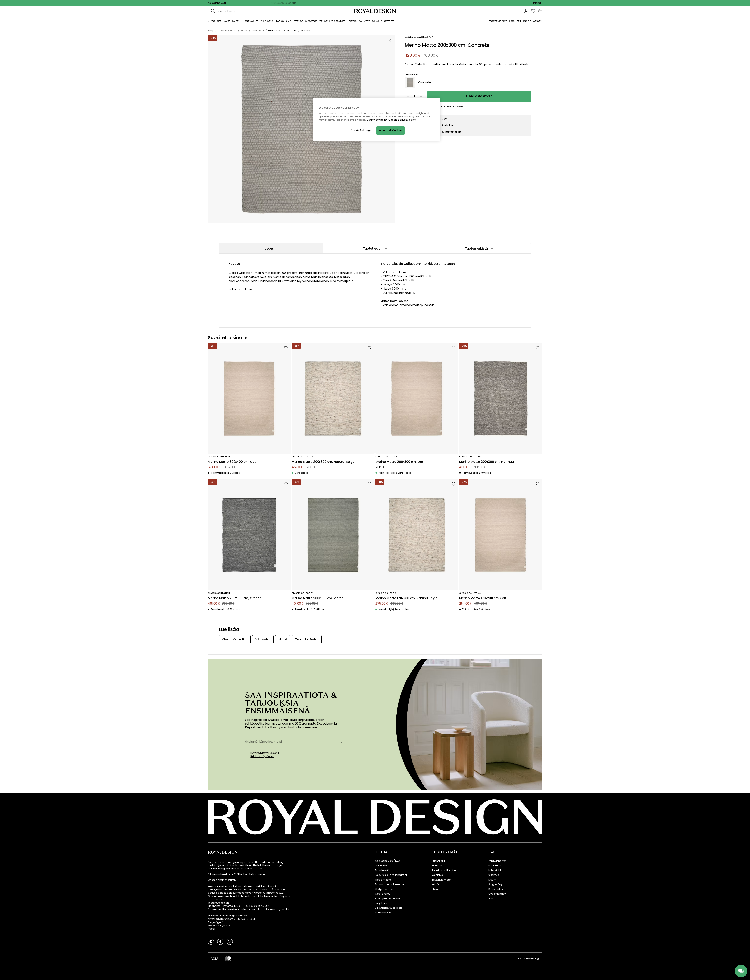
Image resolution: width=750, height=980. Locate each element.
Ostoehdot (381, 866)
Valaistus (437, 875)
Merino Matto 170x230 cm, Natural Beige (406, 598)
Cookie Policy (382, 894)
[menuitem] (214, 21)
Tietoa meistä (383, 880)
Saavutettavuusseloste (388, 908)
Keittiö (435, 884)
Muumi (492, 880)
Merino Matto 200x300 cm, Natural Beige (323, 462)
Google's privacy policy (402, 119)
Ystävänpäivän (497, 861)
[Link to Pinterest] (211, 941)
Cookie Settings (361, 130)
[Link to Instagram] (230, 941)
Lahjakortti (381, 903)
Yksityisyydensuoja (386, 889)
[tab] (271, 248)
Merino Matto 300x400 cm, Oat (232, 462)
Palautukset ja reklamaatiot (391, 875)
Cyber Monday (497, 894)
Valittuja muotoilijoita (387, 898)
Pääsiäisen (494, 866)
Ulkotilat (436, 889)
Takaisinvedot (383, 912)
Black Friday (495, 889)
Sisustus (437, 866)
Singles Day (495, 884)
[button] (537, 2)
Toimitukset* (382, 870)
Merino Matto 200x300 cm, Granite (235, 598)
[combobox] (537, 2)
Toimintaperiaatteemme (389, 884)
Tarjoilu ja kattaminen (444, 870)
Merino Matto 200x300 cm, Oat (399, 462)
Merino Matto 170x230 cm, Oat (482, 598)
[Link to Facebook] (220, 941)
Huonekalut (438, 861)
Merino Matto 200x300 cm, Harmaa (486, 462)
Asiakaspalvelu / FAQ (387, 861)
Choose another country (222, 880)
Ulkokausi (494, 875)
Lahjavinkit (494, 870)
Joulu (491, 898)
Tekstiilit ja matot (441, 880)
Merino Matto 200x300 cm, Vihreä (318, 598)
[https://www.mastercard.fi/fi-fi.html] (228, 958)
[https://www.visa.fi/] (214, 958)
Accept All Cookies (391, 130)
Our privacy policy (377, 119)
